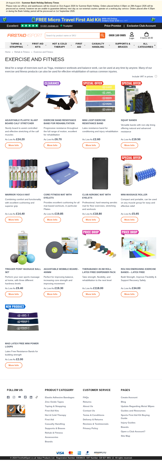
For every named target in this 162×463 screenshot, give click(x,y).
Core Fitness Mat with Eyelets (58, 196)
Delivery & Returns (93, 419)
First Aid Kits (52, 410)
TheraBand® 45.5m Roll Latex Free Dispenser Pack (99, 270)
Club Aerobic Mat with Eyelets (96, 196)
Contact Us (89, 410)
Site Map (125, 436)
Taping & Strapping (55, 406)
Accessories (51, 437)
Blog (123, 402)
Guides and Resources (133, 410)
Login (131, 38)
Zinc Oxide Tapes (54, 402)
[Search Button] (102, 35)
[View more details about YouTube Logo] (19, 397)
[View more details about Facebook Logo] (8, 397)
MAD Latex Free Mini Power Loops (22, 345)
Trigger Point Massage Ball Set (23, 270)
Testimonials (29, 24)
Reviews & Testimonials (96, 424)
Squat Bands (129, 120)
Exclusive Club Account (141, 25)
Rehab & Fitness (22, 52)
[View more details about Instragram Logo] (14, 397)
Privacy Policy (90, 428)
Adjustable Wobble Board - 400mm (61, 270)
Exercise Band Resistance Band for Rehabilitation (60, 122)
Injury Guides (128, 422)
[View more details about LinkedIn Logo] (31, 397)
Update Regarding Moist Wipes (137, 406)
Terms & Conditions (93, 415)
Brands (49, 441)
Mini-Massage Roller (134, 194)
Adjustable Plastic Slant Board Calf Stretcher (21, 122)
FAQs (86, 397)
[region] (23, 99)
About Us (88, 406)
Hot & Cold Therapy (55, 415)
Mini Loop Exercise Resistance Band (94, 122)
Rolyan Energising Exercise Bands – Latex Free (138, 270)
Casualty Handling (55, 424)
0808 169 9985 (117, 35)
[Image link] (25, 397)
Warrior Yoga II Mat (17, 194)
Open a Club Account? (133, 431)
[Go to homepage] (24, 35)
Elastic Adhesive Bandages (59, 397)
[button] (132, 36)
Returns (87, 402)
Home (7, 52)
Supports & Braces (55, 428)
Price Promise (112, 25)
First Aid (49, 419)
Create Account (129, 397)
